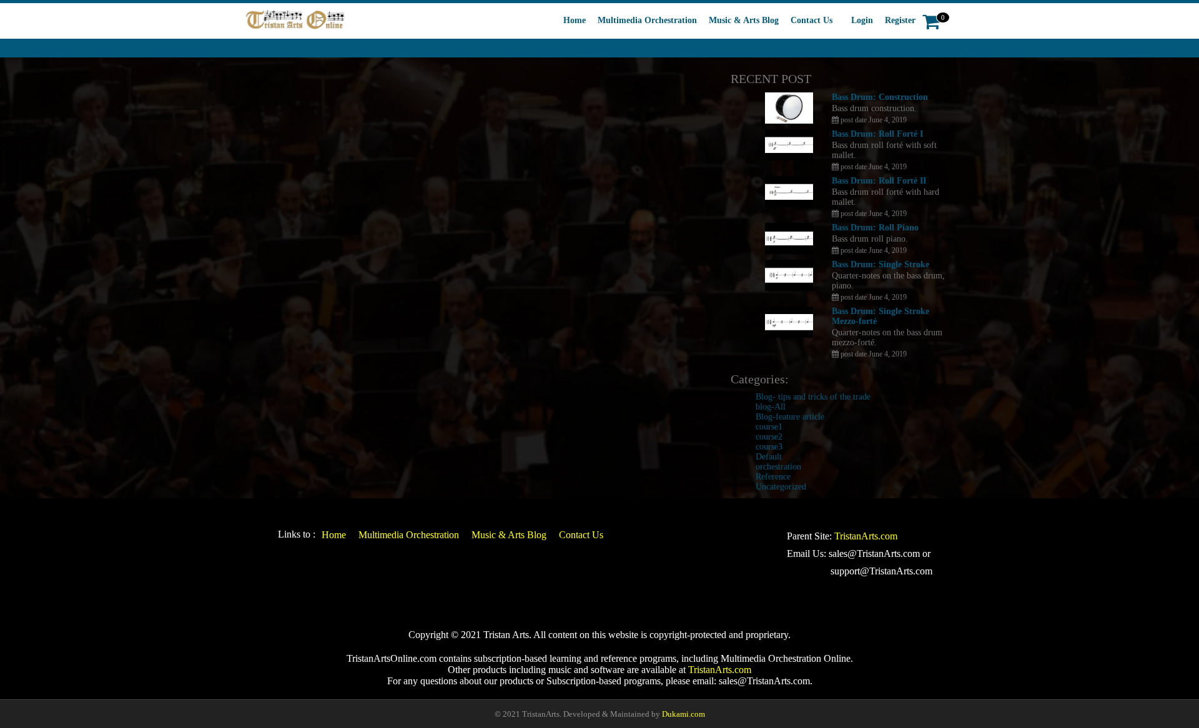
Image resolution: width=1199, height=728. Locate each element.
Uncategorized (781, 486)
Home (574, 20)
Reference (773, 476)
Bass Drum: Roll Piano (875, 227)
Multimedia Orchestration (647, 20)
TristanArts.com (865, 536)
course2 (769, 436)
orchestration (778, 466)
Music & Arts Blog (744, 20)
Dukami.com (683, 714)
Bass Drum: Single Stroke (880, 264)
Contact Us (811, 20)
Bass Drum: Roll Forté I (877, 134)
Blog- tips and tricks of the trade (813, 396)
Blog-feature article (790, 416)
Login (862, 20)
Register (900, 20)
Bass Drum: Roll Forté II (879, 180)
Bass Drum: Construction (880, 97)
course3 (769, 446)
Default (769, 456)
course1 (769, 426)
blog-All (771, 406)
